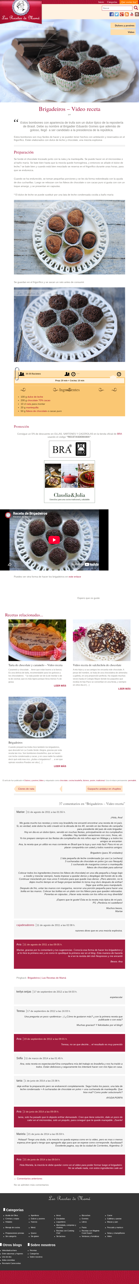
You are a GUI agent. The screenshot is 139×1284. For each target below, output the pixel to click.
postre (92, 780)
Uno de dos (7, 1257)
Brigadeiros (15, 742)
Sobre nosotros (36, 1257)
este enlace (75, 576)
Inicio (101, 2)
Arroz (58, 1215)
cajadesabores (25, 925)
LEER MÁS (60, 685)
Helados (8, 1222)
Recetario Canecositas (11, 1263)
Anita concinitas (8, 1260)
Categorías (112, 2)
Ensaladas (60, 1219)
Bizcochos (86, 1215)
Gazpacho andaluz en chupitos (104, 788)
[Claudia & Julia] (69, 502)
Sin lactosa (60, 1236)
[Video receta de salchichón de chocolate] (102, 640)
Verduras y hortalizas (90, 1236)
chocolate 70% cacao (38, 400)
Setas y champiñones (116, 1233)
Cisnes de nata (26, 788)
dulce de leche (35, 396)
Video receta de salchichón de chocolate (97, 664)
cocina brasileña (75, 780)
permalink (132, 780)
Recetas (33, 1250)
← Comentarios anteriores (28, 1178)
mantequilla (32, 407)
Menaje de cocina (12, 1227)
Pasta (84, 1227)
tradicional (100, 780)
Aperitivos (35, 1215)
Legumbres (61, 1222)
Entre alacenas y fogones (12, 1254)
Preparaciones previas (14, 1233)
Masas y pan (112, 1222)
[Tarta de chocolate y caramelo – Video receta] (37, 640)
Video (131, 32)
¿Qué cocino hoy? (128, 2)
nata (28, 404)
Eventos (85, 1219)
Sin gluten (35, 1236)
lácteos (86, 780)
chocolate (64, 780)
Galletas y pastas (114, 1219)
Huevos (34, 1222)
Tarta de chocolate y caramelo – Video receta (35, 664)
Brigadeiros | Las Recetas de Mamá (47, 977)
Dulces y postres (124, 25)
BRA (119, 433)
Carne (109, 1215)
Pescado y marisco (115, 1227)
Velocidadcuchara (9, 1250)
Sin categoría (10, 1236)
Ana (18, 944)
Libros (84, 1222)
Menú (33, 1227)
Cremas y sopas (12, 1219)
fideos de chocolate (36, 411)
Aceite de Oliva (11, 1215)
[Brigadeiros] (37, 717)
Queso (33, 1233)
